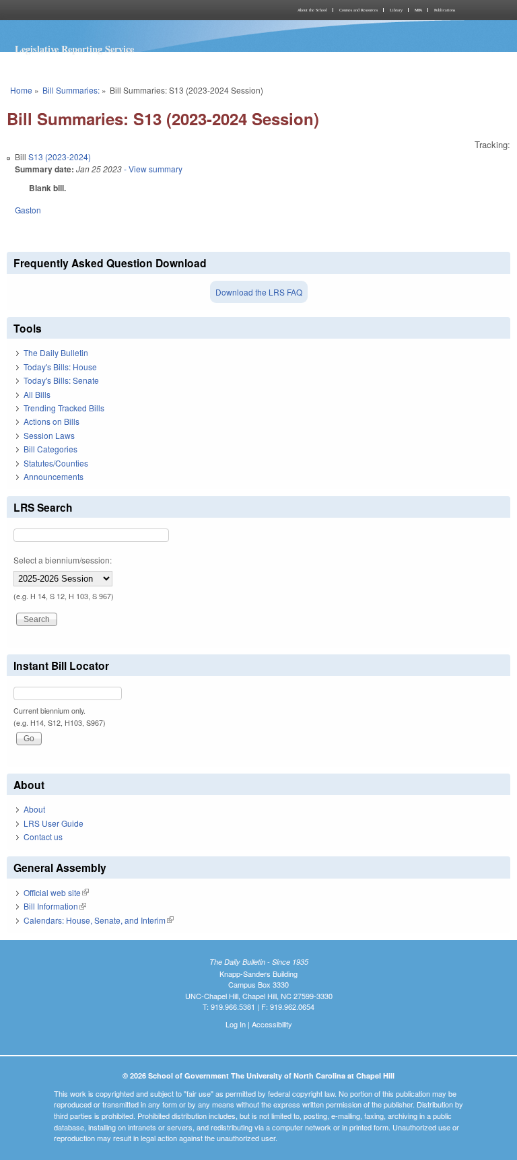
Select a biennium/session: (62, 560)
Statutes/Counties (56, 463)
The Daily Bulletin (56, 352)
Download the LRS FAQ (258, 292)
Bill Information (55, 906)
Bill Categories (50, 448)
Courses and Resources (358, 10)
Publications (444, 10)
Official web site (56, 892)
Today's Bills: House (60, 366)
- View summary (152, 168)
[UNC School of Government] (131, 10)
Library (396, 10)
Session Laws (49, 435)
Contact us (43, 836)
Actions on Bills (51, 421)
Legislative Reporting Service (74, 49)
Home (21, 90)
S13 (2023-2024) (59, 156)
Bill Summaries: (71, 90)
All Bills (37, 394)
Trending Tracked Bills (64, 407)
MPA (418, 10)
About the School (312, 10)
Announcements (53, 476)
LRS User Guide (53, 823)
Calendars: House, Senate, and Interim (99, 920)
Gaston (28, 209)
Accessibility (272, 1024)
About (34, 809)
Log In (236, 1024)
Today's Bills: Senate (61, 380)
